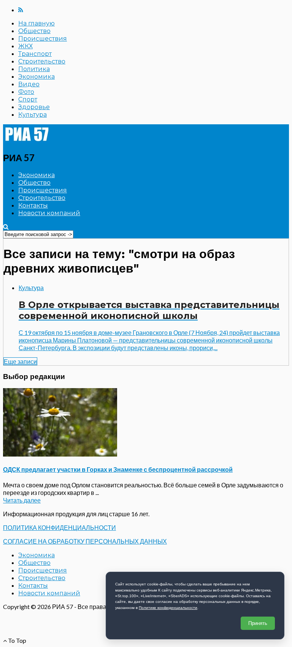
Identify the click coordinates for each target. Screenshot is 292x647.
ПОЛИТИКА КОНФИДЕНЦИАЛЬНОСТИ (59, 527)
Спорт (27, 99)
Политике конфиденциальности (168, 608)
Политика (34, 69)
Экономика (36, 76)
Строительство (41, 61)
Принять (257, 623)
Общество (34, 31)
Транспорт (35, 53)
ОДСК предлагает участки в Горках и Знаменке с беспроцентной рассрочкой (118, 469)
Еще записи (20, 361)
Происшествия (42, 38)
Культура (32, 114)
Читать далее (22, 500)
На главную (36, 23)
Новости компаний (49, 213)
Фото (26, 91)
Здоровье (34, 107)
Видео (29, 84)
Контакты (33, 205)
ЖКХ (25, 46)
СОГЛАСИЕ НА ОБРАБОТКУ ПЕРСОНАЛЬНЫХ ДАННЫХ (85, 541)
